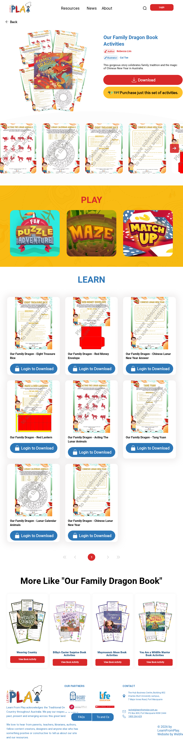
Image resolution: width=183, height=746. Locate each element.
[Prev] (75, 557)
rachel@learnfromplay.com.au (142, 710)
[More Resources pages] (81, 8)
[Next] (108, 557)
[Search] (145, 8)
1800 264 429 (135, 716)
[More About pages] (113, 8)
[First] (64, 557)
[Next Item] (174, 148)
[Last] (118, 557)
